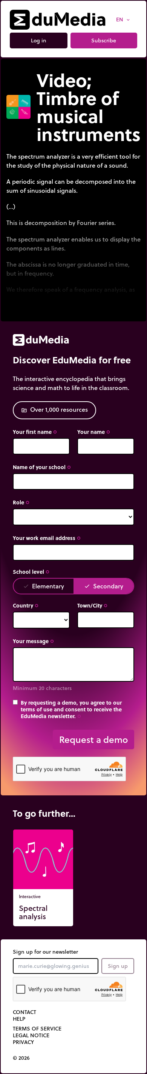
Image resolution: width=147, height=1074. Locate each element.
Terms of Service (37, 1028)
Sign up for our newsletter (45, 951)
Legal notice (31, 1035)
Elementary (43, 586)
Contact (24, 1012)
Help (19, 1019)
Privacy (23, 1042)
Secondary (103, 586)
